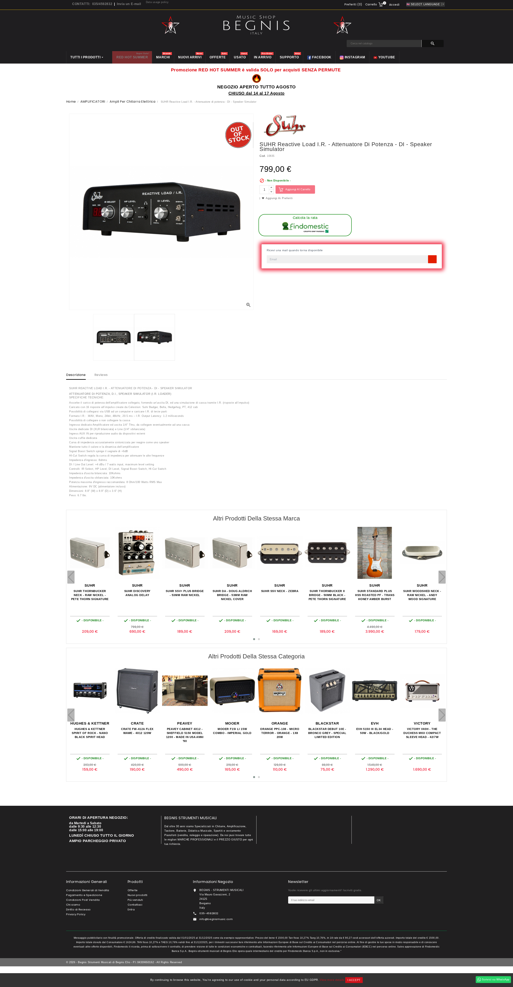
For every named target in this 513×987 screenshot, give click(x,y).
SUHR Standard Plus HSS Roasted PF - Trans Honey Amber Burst (279, 595)
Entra (131, 909)
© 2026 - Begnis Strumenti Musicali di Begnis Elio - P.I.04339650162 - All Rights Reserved (124, 962)
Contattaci (135, 905)
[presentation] (71, 577)
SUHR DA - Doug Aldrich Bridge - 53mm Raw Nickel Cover (137, 595)
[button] (254, 639)
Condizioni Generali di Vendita (87, 890)
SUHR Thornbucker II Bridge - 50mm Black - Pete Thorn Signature (232, 595)
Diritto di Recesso (78, 909)
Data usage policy (157, 2)
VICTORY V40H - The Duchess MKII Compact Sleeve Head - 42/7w (327, 733)
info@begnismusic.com (216, 919)
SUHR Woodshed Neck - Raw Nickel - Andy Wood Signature (327, 595)
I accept (354, 980)
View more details (332, 979)
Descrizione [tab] (76, 375)
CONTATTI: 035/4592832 (92, 4)
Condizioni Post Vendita (83, 900)
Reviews (101, 375)
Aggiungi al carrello (297, 189)
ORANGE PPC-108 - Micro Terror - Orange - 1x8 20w (184, 733)
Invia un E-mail (129, 4)
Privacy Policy (75, 914)
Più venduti (135, 900)
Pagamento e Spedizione (84, 895)
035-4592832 (208, 913)
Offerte (133, 890)
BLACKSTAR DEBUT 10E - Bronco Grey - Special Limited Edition (232, 733)
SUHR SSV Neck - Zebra (184, 591)
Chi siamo (73, 905)
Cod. (263, 155)
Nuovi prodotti (137, 895)
